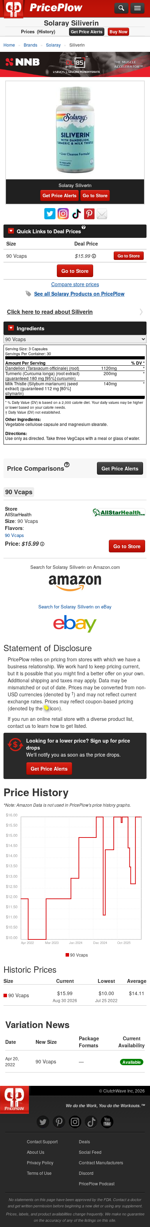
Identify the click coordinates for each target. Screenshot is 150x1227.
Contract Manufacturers (101, 1162)
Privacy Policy (40, 1162)
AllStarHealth (18, 514)
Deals (84, 1141)
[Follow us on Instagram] (75, 1122)
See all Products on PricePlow (79, 293)
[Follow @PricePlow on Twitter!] (43, 1122)
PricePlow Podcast (96, 1183)
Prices (28, 31)
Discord (86, 1173)
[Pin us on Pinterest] (59, 1122)
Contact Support (42, 1141)
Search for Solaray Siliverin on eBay (75, 606)
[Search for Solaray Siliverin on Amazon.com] (75, 582)
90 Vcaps (14, 535)
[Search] (121, 8)
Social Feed (90, 1152)
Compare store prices (75, 284)
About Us (35, 1152)
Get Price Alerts (87, 31)
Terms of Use (39, 1173)
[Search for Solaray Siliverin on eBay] (75, 622)
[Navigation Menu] (137, 8)
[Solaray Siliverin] (75, 130)
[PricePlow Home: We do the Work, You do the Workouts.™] (19, 13)
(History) (46, 31)
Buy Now (118, 31)
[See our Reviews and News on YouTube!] (107, 1122)
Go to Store (95, 195)
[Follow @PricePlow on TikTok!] (91, 1122)
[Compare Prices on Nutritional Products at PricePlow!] (16, 1098)
